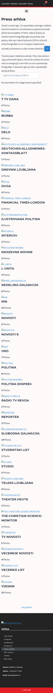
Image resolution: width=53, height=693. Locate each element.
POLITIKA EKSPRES (16, 384)
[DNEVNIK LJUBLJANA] (26, 165)
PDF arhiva (8, 652)
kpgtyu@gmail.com (14, 675)
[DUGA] (26, 182)
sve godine (26, 607)
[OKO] (26, 347)
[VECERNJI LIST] (26, 566)
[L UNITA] (26, 264)
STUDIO (7, 466)
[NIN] (26, 297)
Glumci (7, 655)
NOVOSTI (8, 318)
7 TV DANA (10, 99)
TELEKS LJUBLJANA (17, 483)
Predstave (8, 646)
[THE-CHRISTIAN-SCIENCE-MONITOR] (26, 512)
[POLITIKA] (26, 363)
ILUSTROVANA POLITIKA (20, 219)
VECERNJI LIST (13, 570)
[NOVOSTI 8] (26, 330)
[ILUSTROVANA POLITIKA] (26, 215)
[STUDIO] (26, 462)
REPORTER (10, 417)
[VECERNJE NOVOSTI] (26, 549)
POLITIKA (8, 367)
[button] (26, 11)
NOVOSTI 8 (10, 334)
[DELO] (26, 128)
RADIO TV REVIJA (15, 400)
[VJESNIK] (26, 582)
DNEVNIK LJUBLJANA (18, 169)
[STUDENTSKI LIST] (26, 446)
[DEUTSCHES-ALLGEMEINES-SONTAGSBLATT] (26, 144)
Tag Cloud (8, 636)
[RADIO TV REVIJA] (26, 396)
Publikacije (8, 642)
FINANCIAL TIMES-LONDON (23, 202)
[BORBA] (26, 111)
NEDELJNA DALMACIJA (19, 285)
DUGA (6, 186)
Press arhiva (9, 649)
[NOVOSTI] (26, 314)
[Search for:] (20, 76)
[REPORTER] (26, 413)
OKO (5, 351)
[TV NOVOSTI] (26, 533)
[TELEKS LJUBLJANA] (26, 479)
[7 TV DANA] (26, 95)
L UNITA (7, 268)
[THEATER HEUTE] (26, 495)
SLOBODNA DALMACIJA (20, 433)
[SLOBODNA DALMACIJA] (26, 429)
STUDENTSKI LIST (15, 450)
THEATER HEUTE (14, 499)
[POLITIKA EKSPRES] (26, 380)
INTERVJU (9, 235)
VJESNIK (8, 586)
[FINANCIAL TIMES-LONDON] (26, 198)
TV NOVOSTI (11, 537)
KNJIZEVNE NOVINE (17, 252)
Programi (7, 639)
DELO (5, 132)
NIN (4, 301)
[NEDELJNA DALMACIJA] (26, 281)
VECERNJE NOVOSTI (17, 553)
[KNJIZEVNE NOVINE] (26, 248)
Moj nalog (8, 659)
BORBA (7, 116)
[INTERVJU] (26, 231)
